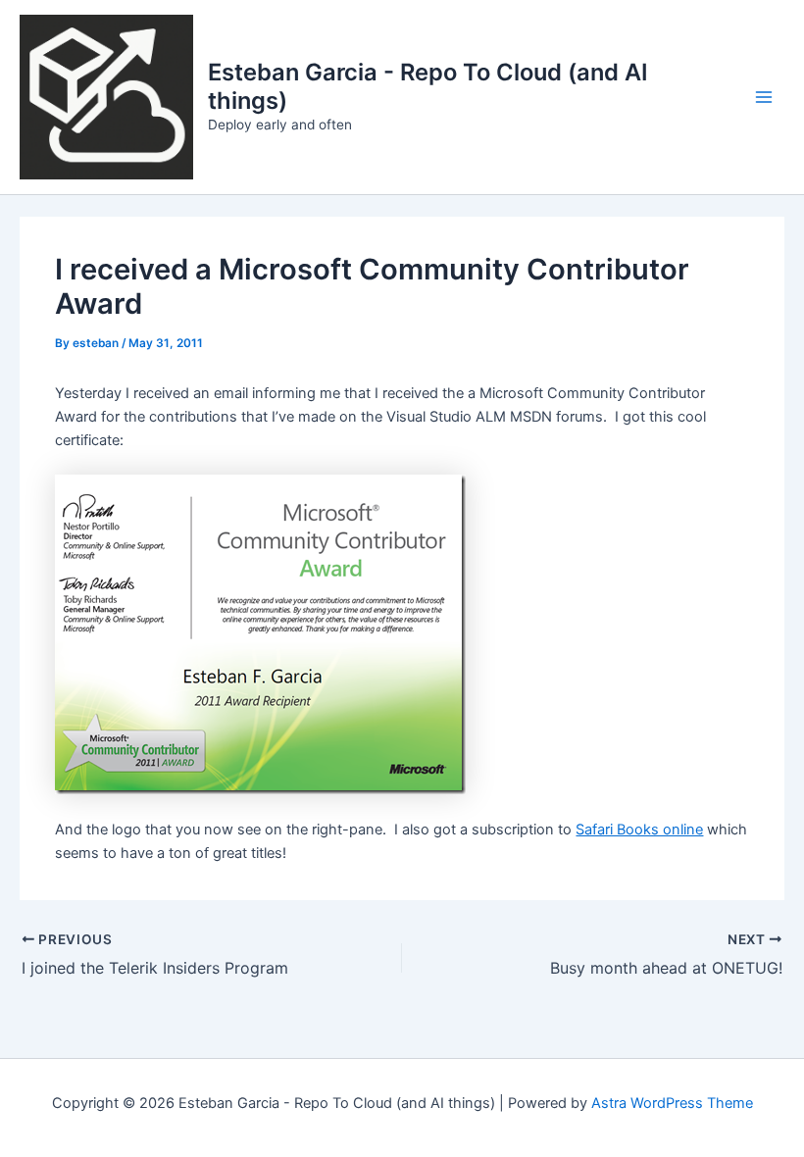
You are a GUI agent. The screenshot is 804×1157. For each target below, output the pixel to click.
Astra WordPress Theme (672, 1103)
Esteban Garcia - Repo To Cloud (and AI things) (428, 86)
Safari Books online (639, 829)
